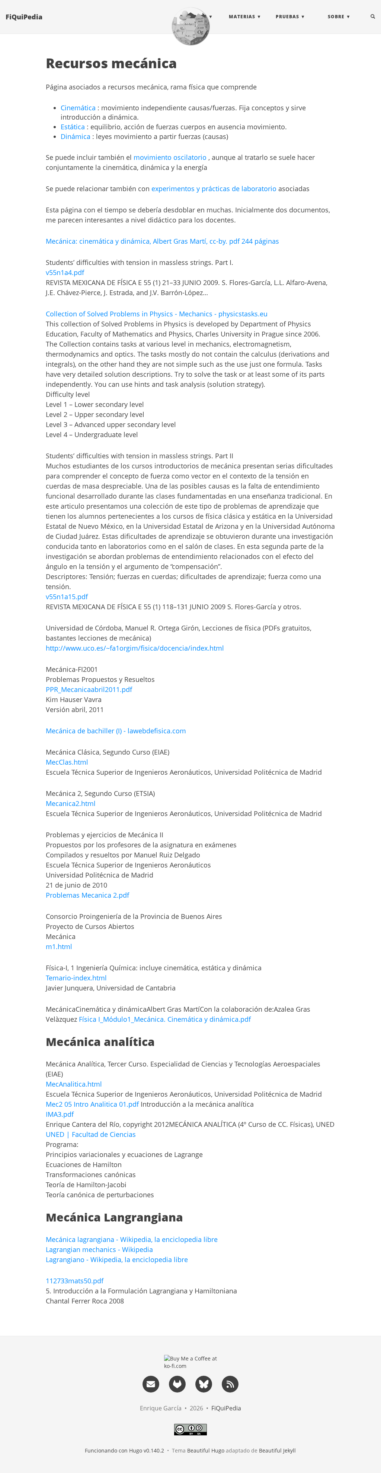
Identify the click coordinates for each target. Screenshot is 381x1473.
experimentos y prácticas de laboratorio (213, 188)
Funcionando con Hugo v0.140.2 (124, 1450)
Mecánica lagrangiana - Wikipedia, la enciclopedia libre (132, 1239)
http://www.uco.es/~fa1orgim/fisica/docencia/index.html (135, 648)
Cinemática (78, 107)
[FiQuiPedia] (190, 26)
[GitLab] (177, 1383)
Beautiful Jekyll (277, 1450)
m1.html (59, 946)
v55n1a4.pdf (65, 272)
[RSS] (230, 1383)
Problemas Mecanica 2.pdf (87, 895)
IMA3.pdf (60, 1114)
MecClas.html (67, 762)
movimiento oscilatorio (170, 157)
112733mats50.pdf (74, 1280)
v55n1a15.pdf (67, 596)
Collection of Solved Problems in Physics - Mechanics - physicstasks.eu (157, 313)
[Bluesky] (203, 1383)
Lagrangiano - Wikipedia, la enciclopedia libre (117, 1259)
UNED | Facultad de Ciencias (91, 1134)
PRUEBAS (287, 16)
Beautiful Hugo (205, 1450)
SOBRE (336, 16)
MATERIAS (242, 16)
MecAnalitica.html (74, 1084)
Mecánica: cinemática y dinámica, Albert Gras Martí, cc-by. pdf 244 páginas (162, 241)
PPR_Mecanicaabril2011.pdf (89, 689)
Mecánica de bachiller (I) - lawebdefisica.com (116, 730)
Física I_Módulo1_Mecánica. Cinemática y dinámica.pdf (165, 1019)
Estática (73, 126)
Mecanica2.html (71, 803)
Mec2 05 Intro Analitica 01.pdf (92, 1104)
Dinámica (75, 136)
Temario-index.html (76, 977)
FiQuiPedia (24, 16)
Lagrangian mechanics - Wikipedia (99, 1249)
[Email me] (150, 1383)
